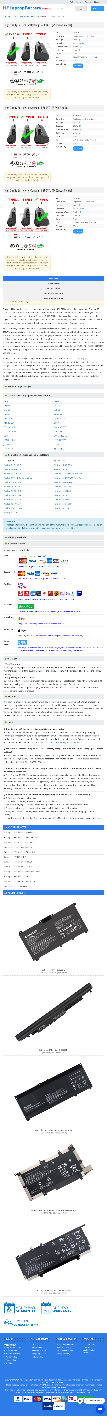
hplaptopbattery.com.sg (30, 1380)
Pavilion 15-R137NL (63, 508)
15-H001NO (59, 460)
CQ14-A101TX (9, 431)
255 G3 (6, 410)
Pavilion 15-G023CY (12, 482)
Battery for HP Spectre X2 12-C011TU (19, 881)
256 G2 (57, 410)
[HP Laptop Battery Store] (27, 10)
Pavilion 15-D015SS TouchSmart (68, 473)
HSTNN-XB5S (60, 440)
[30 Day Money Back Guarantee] (21, 1314)
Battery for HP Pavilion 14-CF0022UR (19, 842)
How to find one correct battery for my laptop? (58, 742)
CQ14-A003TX (60, 427)
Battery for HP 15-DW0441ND (16, 886)
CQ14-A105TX (60, 431)
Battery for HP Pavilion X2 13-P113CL (19, 876)
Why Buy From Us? (13, 1347)
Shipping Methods (66, 1344)
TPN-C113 (8, 448)
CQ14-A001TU (9, 427)
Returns (88, 2)
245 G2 (6, 405)
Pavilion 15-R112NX (12, 504)
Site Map (9, 1363)
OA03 (56, 444)
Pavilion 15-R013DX (63, 495)
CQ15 (5, 435)
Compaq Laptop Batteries (24, 16)
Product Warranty (13, 1353)
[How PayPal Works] (53, 1409)
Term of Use (11, 1360)
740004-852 (59, 418)
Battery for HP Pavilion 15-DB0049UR (19, 852)
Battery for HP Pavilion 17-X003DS (18, 862)
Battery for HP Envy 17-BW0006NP (18, 847)
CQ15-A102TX (60, 435)
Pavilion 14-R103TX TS (13, 473)
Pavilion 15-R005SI (62, 491)
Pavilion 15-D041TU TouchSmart (18, 478)
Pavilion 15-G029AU (63, 482)
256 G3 (6, 414)
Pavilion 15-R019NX (12, 499)
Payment (79, 2)
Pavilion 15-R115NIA (12, 508)
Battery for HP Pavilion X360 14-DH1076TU (21, 837)
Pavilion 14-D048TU (63, 465)
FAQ (71, 2)
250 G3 (57, 405)
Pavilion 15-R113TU (63, 504)
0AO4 (56, 401)
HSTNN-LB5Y (9, 440)
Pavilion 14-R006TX (12, 469)
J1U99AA (7, 444)
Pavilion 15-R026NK (63, 499)
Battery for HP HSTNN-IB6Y (15, 857)
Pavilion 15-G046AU (12, 486)
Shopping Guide (39, 1353)
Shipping (96, 2)
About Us (9, 1344)
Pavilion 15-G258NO (12, 491)
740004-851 (8, 418)
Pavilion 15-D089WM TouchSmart (69, 478)
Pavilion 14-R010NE (63, 469)
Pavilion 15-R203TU (12, 512)
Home (7, 16)
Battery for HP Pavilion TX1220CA (18, 866)
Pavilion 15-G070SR (62, 486)
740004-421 (59, 414)
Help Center (37, 1347)
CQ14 (56, 422)
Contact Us (89, 1344)
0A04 (5, 401)
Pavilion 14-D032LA (12, 465)
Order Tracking (64, 1347)
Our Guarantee (12, 1350)
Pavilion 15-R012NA (12, 495)
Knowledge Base (39, 1350)
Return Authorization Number (89, 1350)
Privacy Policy (11, 1357)
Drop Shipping (64, 1353)
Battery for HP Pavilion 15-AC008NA (19, 832)
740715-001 (8, 422)
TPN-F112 (58, 448)
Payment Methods (66, 1350)
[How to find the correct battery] (21, 1328)
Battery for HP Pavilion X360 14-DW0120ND (22, 871)
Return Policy (37, 1357)
